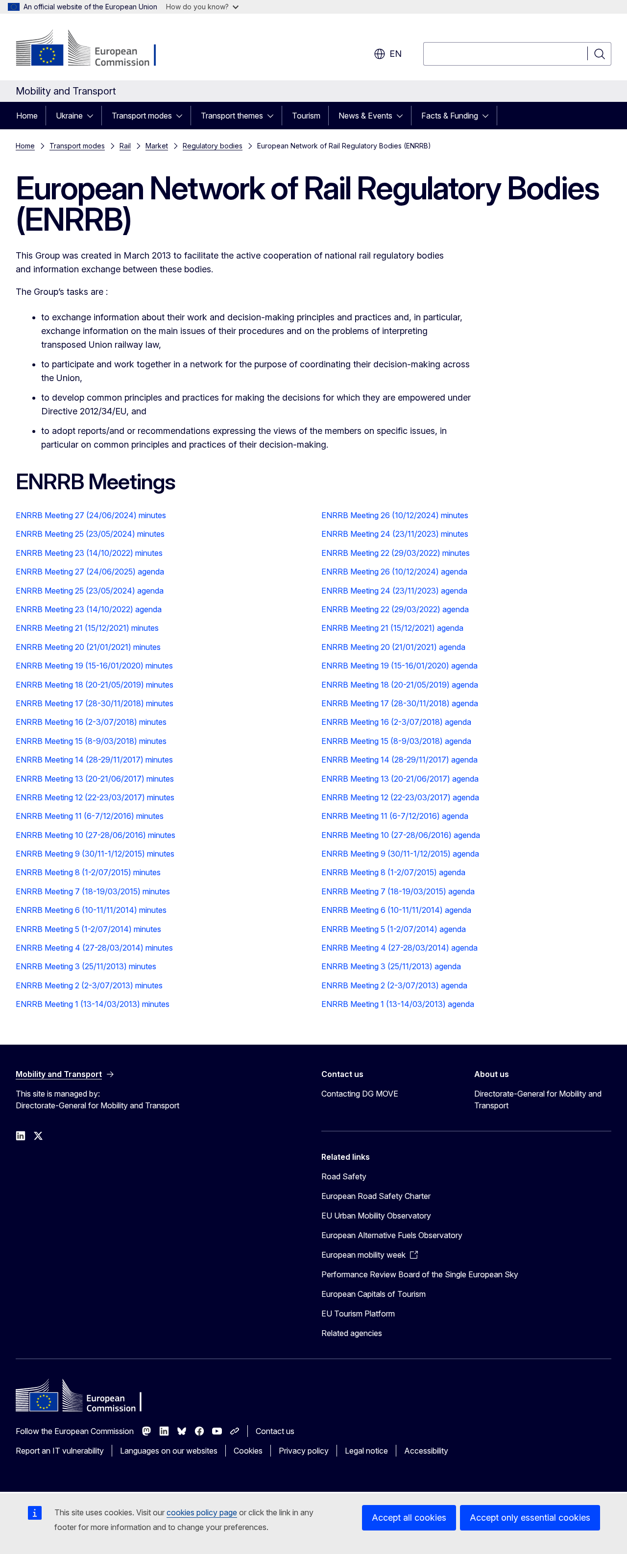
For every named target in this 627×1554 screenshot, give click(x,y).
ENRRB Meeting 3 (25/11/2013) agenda (391, 966)
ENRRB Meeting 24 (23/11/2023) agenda (394, 590)
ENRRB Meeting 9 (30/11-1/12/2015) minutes (95, 853)
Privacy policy (304, 1451)
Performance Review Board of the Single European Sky (419, 1274)
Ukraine (69, 115)
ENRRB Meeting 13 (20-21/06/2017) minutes (95, 778)
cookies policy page (202, 1512)
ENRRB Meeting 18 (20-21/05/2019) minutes (94, 684)
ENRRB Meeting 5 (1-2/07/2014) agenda (393, 929)
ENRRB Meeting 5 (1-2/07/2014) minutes (88, 929)
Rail (125, 146)
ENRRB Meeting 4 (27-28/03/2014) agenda (399, 947)
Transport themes (232, 115)
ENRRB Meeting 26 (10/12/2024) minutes (394, 515)
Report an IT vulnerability (60, 1451)
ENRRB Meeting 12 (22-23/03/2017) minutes (95, 797)
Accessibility (426, 1451)
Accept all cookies (409, 1517)
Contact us (275, 1431)
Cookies (248, 1451)
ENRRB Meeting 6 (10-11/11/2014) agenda (396, 910)
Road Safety (343, 1176)
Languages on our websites (168, 1451)
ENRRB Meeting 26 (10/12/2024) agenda (394, 571)
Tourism (306, 115)
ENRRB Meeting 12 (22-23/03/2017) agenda (400, 797)
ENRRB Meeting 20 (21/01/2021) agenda (393, 647)
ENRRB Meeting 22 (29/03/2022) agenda (395, 609)
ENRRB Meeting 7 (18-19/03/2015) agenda (398, 891)
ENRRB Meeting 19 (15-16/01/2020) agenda (399, 665)
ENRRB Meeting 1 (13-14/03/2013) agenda (397, 1004)
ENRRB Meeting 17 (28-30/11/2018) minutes (94, 703)
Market (156, 146)
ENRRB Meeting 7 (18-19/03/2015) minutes (93, 891)
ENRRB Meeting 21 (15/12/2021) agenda (392, 627)
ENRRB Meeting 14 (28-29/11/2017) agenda (399, 759)
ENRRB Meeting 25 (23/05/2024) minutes (90, 533)
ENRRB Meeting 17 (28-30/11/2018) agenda (399, 703)
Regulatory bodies (212, 146)
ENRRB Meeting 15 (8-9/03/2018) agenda (396, 741)
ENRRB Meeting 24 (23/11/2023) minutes (394, 533)
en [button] (395, 53)
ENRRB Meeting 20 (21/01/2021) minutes (88, 647)
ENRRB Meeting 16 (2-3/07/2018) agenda (396, 721)
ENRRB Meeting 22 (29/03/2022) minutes (395, 553)
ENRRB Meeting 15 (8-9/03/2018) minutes (91, 741)
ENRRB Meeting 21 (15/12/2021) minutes (87, 627)
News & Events (365, 115)
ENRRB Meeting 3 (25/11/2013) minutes (86, 966)
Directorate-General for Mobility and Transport (538, 1099)
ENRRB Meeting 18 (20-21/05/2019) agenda (399, 684)
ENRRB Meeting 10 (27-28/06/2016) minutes (95, 835)
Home (27, 115)
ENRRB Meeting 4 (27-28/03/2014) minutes (94, 947)
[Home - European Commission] (95, 49)
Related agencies (351, 1333)
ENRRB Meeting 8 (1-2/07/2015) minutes (88, 872)
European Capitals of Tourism (373, 1294)
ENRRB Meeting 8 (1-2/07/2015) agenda (393, 872)
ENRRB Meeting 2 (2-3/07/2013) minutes (89, 985)
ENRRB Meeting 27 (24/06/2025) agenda (90, 571)
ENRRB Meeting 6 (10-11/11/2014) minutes (91, 910)
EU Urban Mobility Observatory (376, 1215)
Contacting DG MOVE (359, 1094)
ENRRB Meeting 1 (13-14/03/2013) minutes (92, 1004)
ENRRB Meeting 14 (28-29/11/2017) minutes (94, 759)
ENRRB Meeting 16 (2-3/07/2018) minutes (91, 721)
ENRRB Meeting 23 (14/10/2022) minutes (89, 553)
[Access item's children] (93, 115)
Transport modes (142, 115)
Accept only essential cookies (530, 1517)
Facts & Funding (449, 115)
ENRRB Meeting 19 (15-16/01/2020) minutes (94, 665)
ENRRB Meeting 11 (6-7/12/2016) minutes (90, 816)
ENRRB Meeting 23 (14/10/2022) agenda (89, 609)
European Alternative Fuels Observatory (391, 1235)
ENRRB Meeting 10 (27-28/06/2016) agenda (400, 835)
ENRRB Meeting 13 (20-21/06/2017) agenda (400, 778)
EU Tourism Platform (358, 1313)
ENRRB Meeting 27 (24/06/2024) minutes (91, 515)
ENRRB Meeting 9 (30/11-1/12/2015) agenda (400, 853)
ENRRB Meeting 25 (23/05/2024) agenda (90, 590)
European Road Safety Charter (376, 1196)
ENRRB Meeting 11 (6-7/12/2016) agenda (394, 816)
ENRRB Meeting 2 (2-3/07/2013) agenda (394, 985)
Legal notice (366, 1451)
